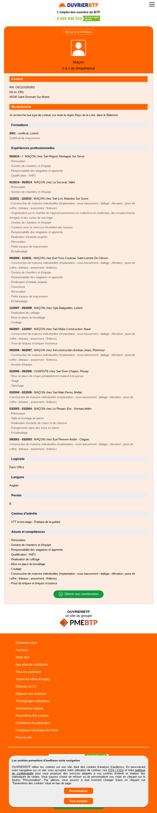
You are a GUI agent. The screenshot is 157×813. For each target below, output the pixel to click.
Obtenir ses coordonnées (81, 594)
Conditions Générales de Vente (37, 730)
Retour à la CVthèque (78, 31)
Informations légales (29, 708)
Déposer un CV (26, 686)
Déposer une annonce (31, 693)
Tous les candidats (28, 672)
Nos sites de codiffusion (32, 664)
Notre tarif (22, 657)
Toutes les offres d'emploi (33, 679)
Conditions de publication (33, 723)
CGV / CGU (116, 770)
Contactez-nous (26, 642)
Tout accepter (79, 801)
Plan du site (24, 737)
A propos (22, 650)
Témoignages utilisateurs (33, 701)
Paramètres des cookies (32, 715)
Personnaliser (78, 790)
